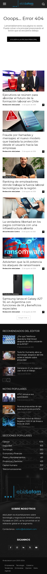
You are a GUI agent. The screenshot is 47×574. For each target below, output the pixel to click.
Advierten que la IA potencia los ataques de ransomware (22, 263)
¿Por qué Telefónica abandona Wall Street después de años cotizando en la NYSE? (29, 340)
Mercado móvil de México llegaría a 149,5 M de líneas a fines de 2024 (30, 421)
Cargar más (22, 318)
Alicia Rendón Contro (11, 232)
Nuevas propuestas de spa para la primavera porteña (29, 407)
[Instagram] (17, 547)
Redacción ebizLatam (11, 105)
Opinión (6, 217)
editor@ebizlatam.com (26, 529)
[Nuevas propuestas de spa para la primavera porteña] (9, 409)
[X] (30, 547)
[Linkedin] (23, 547)
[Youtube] (36, 547)
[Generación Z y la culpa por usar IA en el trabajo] (9, 371)
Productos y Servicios (11, 294)
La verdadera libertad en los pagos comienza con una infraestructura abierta (22, 225)
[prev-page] (4, 380)
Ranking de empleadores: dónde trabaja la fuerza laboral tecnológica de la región (23, 185)
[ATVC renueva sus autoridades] (9, 397)
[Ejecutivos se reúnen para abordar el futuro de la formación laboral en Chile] (23, 81)
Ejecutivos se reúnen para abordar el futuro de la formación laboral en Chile (21, 98)
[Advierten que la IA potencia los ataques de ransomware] (23, 248)
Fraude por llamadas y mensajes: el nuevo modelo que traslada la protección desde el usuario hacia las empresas (21, 141)
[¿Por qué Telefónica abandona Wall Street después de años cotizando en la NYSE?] (9, 339)
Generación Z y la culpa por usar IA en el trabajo (29, 369)
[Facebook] (10, 547)
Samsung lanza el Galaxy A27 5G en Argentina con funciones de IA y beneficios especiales (22, 303)
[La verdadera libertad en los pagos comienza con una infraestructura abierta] (23, 207)
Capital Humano (9, 90)
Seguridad (7, 130)
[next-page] (8, 380)
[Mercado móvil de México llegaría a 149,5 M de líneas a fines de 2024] (9, 421)
